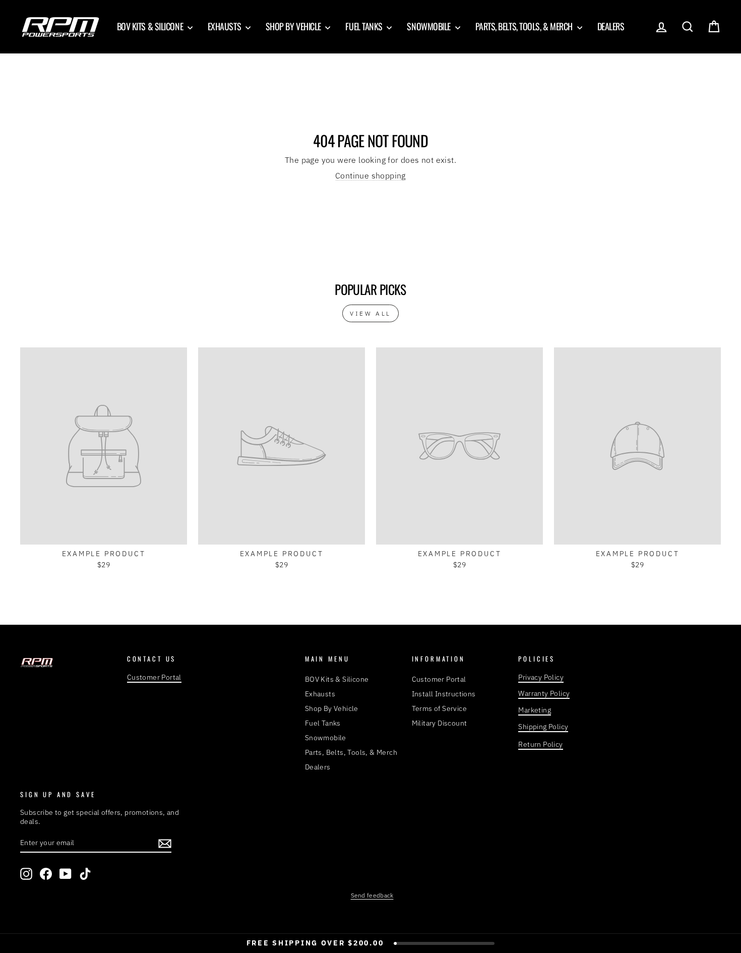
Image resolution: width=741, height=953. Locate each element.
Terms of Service (439, 708)
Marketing (534, 709)
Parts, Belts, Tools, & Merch (525, 26)
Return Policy (540, 744)
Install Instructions (444, 693)
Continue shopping (370, 175)
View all (370, 313)
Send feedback (372, 895)
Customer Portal (154, 677)
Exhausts (225, 26)
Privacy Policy (541, 677)
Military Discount (439, 723)
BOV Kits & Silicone (151, 26)
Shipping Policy (543, 726)
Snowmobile (429, 26)
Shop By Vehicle (294, 26)
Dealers (611, 26)
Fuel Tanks (364, 26)
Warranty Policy (544, 693)
